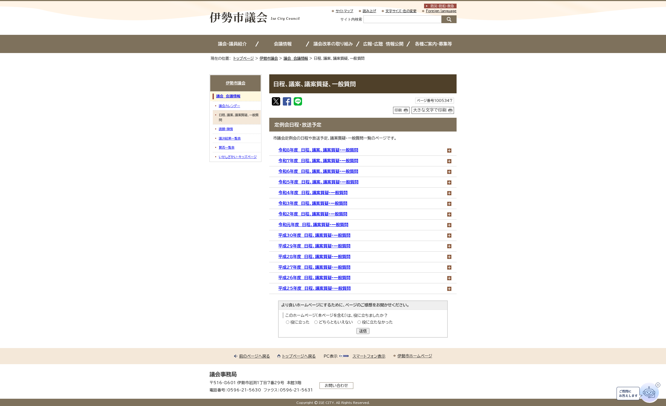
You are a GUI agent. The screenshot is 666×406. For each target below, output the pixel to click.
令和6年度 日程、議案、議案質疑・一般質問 (318, 171)
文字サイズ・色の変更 (401, 11)
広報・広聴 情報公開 (383, 44)
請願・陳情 (226, 128)
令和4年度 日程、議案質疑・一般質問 (313, 193)
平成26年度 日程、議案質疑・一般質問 (314, 278)
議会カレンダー (229, 105)
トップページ (243, 58)
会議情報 (283, 44)
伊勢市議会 (269, 58)
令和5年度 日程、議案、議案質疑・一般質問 (318, 182)
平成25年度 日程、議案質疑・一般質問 (314, 288)
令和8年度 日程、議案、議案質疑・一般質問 (318, 150)
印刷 (398, 110)
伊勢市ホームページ (415, 356)
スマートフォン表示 (369, 356)
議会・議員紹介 (232, 44)
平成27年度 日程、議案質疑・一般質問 (314, 267)
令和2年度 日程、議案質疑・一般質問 (312, 214)
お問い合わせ (336, 386)
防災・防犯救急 (442, 6)
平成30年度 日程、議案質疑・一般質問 (314, 235)
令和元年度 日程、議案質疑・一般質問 (313, 224)
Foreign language (441, 11)
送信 (363, 331)
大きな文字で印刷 (429, 110)
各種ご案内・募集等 (433, 44)
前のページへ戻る (254, 356)
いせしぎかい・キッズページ (238, 156)
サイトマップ (344, 11)
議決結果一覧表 (230, 138)
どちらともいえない (336, 322)
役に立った (300, 322)
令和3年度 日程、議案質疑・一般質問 (312, 203)
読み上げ (369, 11)
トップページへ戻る (299, 356)
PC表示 (330, 356)
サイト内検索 (351, 19)
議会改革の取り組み (333, 44)
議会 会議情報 (296, 58)
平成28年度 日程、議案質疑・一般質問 (314, 256)
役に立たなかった (377, 322)
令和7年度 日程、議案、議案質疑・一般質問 (318, 161)
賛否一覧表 (226, 147)
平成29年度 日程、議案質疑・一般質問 (314, 246)
